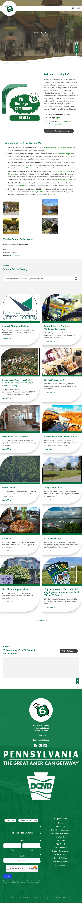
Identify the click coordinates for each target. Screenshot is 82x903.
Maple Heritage (60, 854)
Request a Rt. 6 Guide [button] (27, 820)
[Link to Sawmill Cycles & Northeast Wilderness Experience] (62, 307)
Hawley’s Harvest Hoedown (24, 168)
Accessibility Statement (60, 862)
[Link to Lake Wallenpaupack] (62, 520)
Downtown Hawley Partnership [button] (58, 131)
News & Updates (60, 858)
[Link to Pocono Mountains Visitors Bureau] (62, 418)
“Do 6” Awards (60, 841)
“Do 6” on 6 (60, 844)
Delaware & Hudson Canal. (67, 179)
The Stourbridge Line (23, 186)
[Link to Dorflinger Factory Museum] (20, 418)
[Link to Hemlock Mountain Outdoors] (20, 307)
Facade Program (60, 848)
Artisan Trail (60, 826)
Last (31, 850)
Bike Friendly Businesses (60, 830)
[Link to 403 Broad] (20, 520)
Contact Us (60, 837)
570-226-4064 (14, 255)
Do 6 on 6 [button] (9, 820)
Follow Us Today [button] (68, 651)
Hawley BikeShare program (62, 154)
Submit (7, 876)
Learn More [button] (8, 338)
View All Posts (39, 621)
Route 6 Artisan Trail (61, 171)
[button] (73, 8)
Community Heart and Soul (60, 833)
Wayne (57, 118)
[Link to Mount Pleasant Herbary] (62, 361)
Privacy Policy (60, 865)
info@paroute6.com (41, 740)
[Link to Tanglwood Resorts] (62, 469)
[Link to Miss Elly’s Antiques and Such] (20, 570)
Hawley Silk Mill (37, 192)
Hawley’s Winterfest (52, 168)
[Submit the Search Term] (75, 279)
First (12, 850)
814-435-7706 (41, 736)
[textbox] (41, 278)
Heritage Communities (60, 851)
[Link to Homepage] (9, 8)
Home (60, 823)
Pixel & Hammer (64, 898)
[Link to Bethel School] (20, 469)
